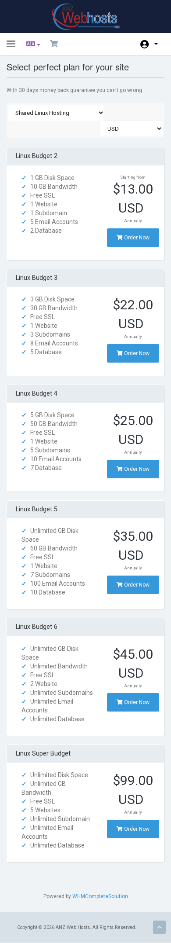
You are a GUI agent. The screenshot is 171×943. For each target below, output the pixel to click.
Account (149, 44)
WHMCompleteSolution (100, 896)
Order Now (136, 238)
